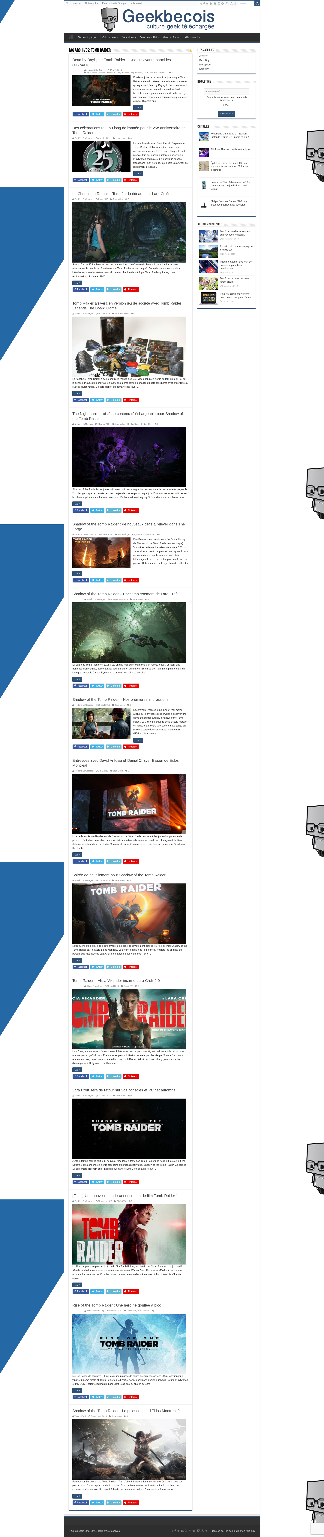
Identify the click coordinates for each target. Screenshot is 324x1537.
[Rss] (200, 3)
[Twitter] (207, 3)
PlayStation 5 (136, 72)
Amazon (203, 56)
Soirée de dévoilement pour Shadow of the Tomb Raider (119, 875)
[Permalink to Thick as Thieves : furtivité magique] (204, 152)
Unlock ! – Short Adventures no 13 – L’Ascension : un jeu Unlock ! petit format (230, 185)
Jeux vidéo (128, 37)
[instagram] (218, 3)
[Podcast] (235, 3)
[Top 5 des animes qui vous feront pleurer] (208, 283)
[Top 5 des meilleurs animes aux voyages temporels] (208, 236)
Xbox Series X (160, 72)
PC (115, 72)
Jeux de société (148, 37)
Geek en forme (171, 37)
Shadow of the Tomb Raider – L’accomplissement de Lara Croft (125, 594)
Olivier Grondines (94, 986)
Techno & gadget (87, 37)
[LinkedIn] (211, 3)
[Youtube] (215, 3)
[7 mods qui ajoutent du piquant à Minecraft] (208, 251)
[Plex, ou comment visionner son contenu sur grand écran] (208, 298)
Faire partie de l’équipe (114, 3)
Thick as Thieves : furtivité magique (230, 149)
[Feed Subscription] (191, 50)
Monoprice (205, 64)
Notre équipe (91, 3)
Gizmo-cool (191, 37)
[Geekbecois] (162, 19)
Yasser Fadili (80, 1416)
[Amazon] (231, 3)
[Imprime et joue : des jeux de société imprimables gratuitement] (208, 266)
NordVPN (204, 69)
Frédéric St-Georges (83, 138)
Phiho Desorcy (93, 1311)
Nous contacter (73, 3)
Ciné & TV (128, 986)
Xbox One (148, 72)
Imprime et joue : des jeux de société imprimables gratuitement (236, 265)
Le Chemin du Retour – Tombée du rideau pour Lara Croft (120, 194)
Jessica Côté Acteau (95, 70)
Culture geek (109, 37)
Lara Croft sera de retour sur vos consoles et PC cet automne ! (125, 1090)
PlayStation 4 (123, 72)
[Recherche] (257, 3)
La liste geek (136, 3)
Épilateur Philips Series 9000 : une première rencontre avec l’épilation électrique (229, 166)
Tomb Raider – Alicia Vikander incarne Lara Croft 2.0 (116, 981)
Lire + (138, 107)
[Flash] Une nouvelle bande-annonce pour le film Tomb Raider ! (124, 1196)
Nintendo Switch (105, 72)
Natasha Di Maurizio (83, 424)
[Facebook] (204, 3)
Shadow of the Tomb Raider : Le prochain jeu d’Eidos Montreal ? (126, 1411)
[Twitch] (227, 3)
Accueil (71, 37)
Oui (228, 105)
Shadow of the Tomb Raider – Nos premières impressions (120, 699)
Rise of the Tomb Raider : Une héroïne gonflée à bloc (116, 1305)
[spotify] (222, 3)
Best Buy (204, 60)
